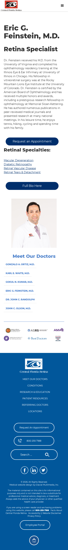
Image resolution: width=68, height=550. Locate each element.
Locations (35, 411)
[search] (32, 454)
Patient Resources (35, 398)
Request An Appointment (34, 427)
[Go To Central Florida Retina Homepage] (34, 366)
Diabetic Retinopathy (18, 164)
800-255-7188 (42, 510)
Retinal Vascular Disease (20, 168)
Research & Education (35, 392)
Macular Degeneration (18, 160)
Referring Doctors (35, 404)
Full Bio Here (32, 186)
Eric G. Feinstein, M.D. (20, 290)
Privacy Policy (34, 516)
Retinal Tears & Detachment (22, 172)
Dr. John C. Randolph (20, 299)
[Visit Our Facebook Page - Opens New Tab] (24, 470)
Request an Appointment (32, 141)
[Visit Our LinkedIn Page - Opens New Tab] (34, 470)
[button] (62, 5)
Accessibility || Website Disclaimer (44, 513)
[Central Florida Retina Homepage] (11, 5)
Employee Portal (35, 525)
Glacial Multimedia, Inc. (47, 485)
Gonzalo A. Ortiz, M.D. (20, 264)
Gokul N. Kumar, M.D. (19, 281)
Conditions (35, 385)
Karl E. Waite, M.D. (18, 273)
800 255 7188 (34, 440)
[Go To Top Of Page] (34, 540)
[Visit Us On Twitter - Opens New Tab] (43, 470)
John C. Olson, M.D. (18, 308)
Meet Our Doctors (34, 256)
